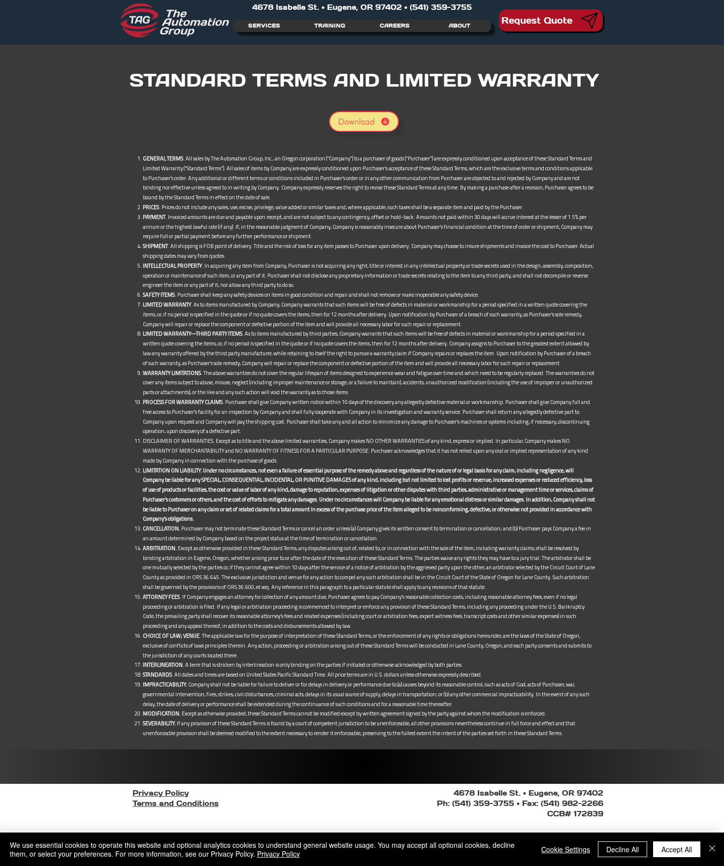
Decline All (622, 849)
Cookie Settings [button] (565, 849)
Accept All (676, 849)
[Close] (712, 849)
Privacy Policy (278, 854)
